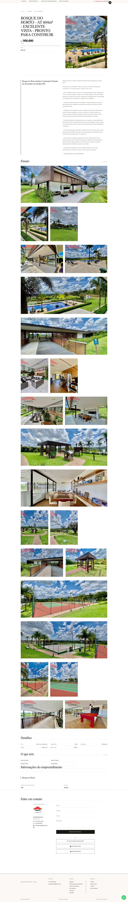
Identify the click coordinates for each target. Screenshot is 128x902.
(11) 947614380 (102, 1)
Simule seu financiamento (49, 1)
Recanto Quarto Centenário (77, 884)
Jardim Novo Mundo (77, 886)
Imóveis (24, 1)
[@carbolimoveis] (110, 2)
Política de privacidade (63, 899)
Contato (92, 886)
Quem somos (93, 884)
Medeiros (77, 881)
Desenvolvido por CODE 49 (101, 899)
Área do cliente (63, 1)
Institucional (33, 1)
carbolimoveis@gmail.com (54, 884)
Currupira (77, 892)
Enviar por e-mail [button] (76, 831)
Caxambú (77, 890)
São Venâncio (77, 888)
